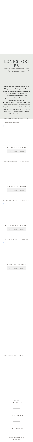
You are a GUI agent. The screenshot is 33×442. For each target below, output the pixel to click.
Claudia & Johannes (16, 226)
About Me (16, 403)
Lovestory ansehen (16, 151)
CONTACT (11, 437)
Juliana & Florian (16, 148)
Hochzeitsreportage (12, 122)
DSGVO (22, 437)
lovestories (17, 416)
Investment (16, 429)
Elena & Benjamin (16, 187)
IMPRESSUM (17, 437)
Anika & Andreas (16, 264)
